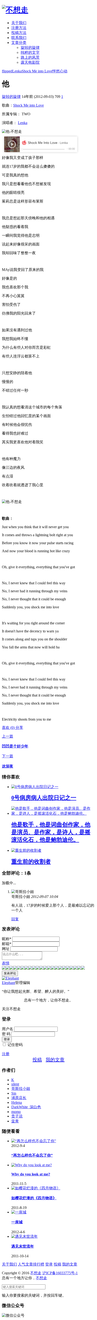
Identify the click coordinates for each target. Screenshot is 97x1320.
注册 (5, 1054)
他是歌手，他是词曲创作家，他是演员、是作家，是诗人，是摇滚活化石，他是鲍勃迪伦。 (50, 832)
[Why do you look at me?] (31, 1165)
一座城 (17, 1222)
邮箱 (6, 944)
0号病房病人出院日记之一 (43, 798)
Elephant (8, 983)
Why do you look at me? (30, 1174)
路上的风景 (30, 57)
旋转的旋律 (30, 48)
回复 (15, 919)
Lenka (17, 71)
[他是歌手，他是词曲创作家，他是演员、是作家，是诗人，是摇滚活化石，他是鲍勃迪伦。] (53, 813)
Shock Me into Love (37, 71)
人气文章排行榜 (31, 1264)
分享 (19, 728)
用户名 (7, 1029)
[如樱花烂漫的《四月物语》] (35, 1188)
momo (16, 1112)
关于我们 (18, 23)
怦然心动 (59, 71)
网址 (5, 949)
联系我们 (18, 38)
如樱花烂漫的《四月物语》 (34, 1198)
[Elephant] (10, 978)
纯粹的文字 (30, 52)
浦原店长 (18, 1098)
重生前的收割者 (31, 862)
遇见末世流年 (22, 1246)
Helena (16, 1102)
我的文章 (55, 1059)
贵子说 (17, 1116)
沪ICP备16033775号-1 (60, 1273)
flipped (7, 71)
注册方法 (18, 28)
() (9, 728)
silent (15, 1084)
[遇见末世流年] (24, 1236)
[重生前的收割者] (26, 850)
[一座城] (18, 1212)
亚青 (15, 1121)
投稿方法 (18, 33)
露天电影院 (30, 62)
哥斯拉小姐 (20, 1089)
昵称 (6, 939)
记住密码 (15, 1045)
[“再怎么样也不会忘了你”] (33, 1141)
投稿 (37, 1059)
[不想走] (15, 10)
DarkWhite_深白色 (26, 1107)
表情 (5, 963)
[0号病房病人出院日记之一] (34, 787)
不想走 (35, 1273)
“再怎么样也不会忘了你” (32, 1155)
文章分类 (18, 43)
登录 (49, 1264)
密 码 (6, 1034)
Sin (13, 1093)
